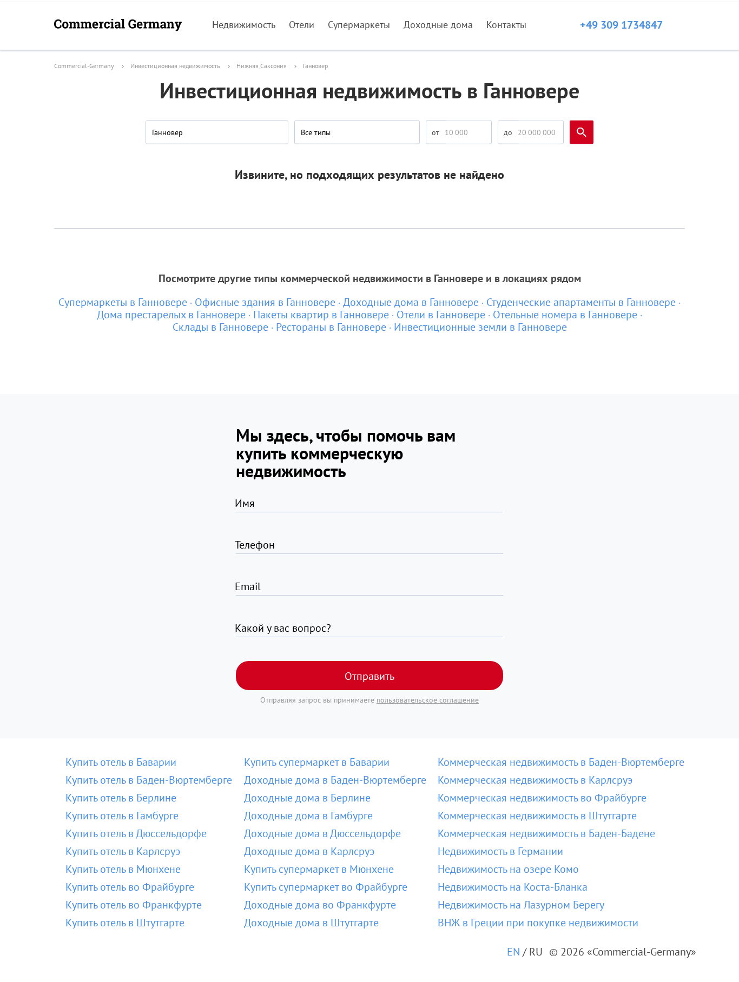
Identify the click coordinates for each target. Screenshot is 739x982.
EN (513, 952)
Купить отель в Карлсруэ (122, 851)
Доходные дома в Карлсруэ (309, 851)
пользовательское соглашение (428, 700)
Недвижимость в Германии (500, 851)
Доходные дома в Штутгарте (311, 923)
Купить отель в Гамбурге (122, 816)
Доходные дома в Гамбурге (308, 816)
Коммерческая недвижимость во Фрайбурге (542, 798)
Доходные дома (438, 24)
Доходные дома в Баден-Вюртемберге (335, 780)
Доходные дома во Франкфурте (320, 905)
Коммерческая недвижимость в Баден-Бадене (546, 833)
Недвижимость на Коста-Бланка (513, 887)
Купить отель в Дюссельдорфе (136, 833)
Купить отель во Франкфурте (133, 905)
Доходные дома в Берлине (307, 798)
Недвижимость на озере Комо (508, 869)
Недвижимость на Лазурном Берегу (521, 905)
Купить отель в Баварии (120, 762)
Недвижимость (243, 24)
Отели (301, 24)
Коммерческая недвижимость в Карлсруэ (535, 780)
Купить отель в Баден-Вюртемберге (148, 780)
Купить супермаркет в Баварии (317, 762)
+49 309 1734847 (621, 25)
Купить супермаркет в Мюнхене (319, 869)
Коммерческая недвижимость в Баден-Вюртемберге (561, 762)
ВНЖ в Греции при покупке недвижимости (538, 923)
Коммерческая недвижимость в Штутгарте (537, 816)
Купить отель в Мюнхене (123, 869)
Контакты (506, 24)
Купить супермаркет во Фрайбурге (325, 887)
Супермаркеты (359, 24)
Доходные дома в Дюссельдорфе (322, 833)
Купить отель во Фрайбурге (129, 887)
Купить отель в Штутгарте (124, 923)
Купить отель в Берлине (120, 798)
